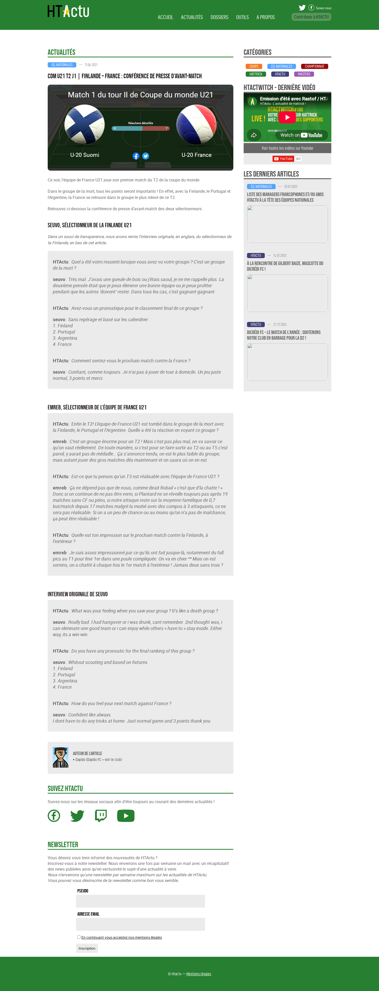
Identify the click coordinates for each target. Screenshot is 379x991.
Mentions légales (198, 974)
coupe (254, 66)
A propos (266, 17)
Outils (242, 17)
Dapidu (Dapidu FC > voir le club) (99, 759)
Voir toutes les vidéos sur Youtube (287, 148)
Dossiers (219, 17)
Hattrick (256, 74)
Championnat (314, 66)
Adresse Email (88, 914)
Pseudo (82, 890)
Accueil (165, 17)
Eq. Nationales (62, 65)
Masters (304, 74)
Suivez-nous (323, 8)
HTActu (280, 74)
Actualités (192, 17)
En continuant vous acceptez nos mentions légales (121, 937)
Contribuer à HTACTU (311, 17)
